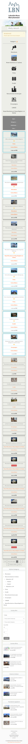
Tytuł (13, 119)
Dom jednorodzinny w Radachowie (16, 693)
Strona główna (14, 731)
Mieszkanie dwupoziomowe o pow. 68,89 (14, 463)
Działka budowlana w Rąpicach (14, 404)
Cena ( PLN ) (6, 624)
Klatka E (9, 581)
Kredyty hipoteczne (14, 736)
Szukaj (6, 638)
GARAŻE (14, 107)
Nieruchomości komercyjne (14, 93)
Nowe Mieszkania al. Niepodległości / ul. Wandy (14, 446)
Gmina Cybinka (14, 410)
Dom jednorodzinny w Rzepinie (16, 678)
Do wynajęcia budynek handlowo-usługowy (16, 655)
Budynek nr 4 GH (10, 586)
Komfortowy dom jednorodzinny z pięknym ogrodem (17, 707)
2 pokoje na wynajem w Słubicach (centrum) (14, 423)
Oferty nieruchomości (14, 735)
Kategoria (13, 122)
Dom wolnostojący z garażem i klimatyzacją (14, 274)
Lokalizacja (13, 125)
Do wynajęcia (14, 104)
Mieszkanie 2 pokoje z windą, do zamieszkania (14, 364)
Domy (14, 73)
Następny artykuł (12, 564)
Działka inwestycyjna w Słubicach (14, 384)
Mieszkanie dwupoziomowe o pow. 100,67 (14, 485)
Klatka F (9, 584)
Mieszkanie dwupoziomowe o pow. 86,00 (14, 505)
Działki (14, 83)
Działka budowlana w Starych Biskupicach (16, 648)
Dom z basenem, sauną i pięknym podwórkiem (14, 297)
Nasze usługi (14, 733)
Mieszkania (14, 52)
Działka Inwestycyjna (14, 319)
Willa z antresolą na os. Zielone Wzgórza (14, 139)
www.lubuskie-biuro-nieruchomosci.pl (14, 742)
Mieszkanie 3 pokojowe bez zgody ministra (14, 182)
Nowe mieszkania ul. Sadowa (14, 62)
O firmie (14, 732)
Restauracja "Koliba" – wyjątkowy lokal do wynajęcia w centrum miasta (16, 663)
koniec (19, 564)
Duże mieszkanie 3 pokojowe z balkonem (14, 206)
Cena (13, 128)
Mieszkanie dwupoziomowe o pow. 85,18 (14, 525)
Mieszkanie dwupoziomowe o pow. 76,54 (14, 545)
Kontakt (14, 737)
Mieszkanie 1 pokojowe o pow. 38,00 (14, 443)
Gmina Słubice (14, 147)
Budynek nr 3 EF (9, 579)
